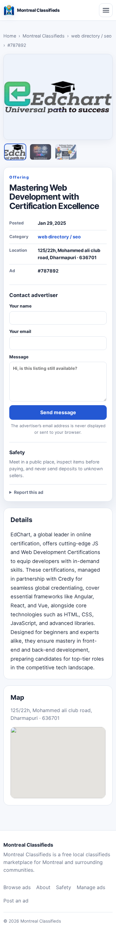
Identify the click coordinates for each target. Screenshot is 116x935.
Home (9, 35)
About (43, 887)
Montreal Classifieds (44, 35)
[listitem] (15, 152)
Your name (20, 306)
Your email (20, 331)
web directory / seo (91, 35)
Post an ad (15, 900)
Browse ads (17, 887)
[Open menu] (106, 10)
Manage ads (91, 887)
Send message (58, 412)
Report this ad (28, 492)
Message (18, 356)
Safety (63, 887)
